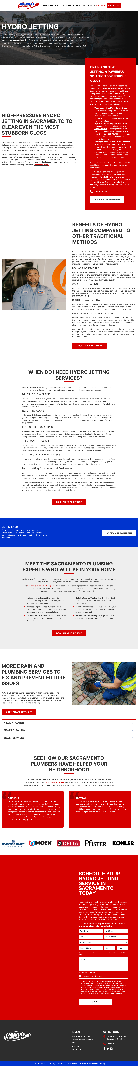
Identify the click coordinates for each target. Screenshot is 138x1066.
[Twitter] (108, 1048)
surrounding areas (55, 782)
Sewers (83, 5)
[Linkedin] (111, 1048)
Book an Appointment (107, 199)
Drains (77, 5)
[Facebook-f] (104, 1048)
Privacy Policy (110, 993)
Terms (119, 993)
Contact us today (41, 165)
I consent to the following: (94, 976)
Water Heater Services (65, 5)
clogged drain (100, 129)
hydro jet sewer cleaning (15, 40)
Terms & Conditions (81, 1063)
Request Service (113, 5)
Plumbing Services (49, 5)
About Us (91, 5)
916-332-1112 (101, 5)
